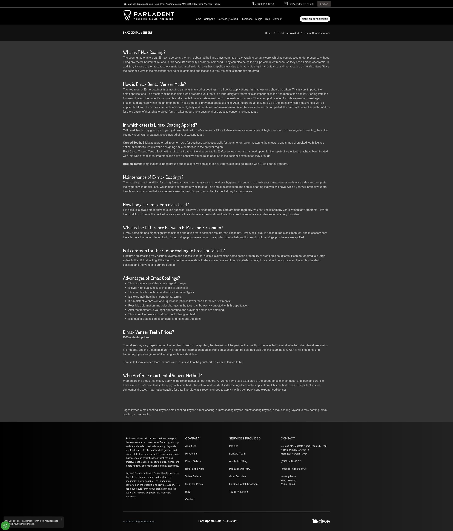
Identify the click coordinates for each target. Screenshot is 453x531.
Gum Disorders (238, 476)
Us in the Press (194, 484)
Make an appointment (315, 19)
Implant (233, 446)
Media (258, 19)
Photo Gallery (193, 461)
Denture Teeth (237, 453)
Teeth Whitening (238, 491)
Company (209, 19)
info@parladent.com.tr (301, 4)
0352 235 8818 (265, 4)
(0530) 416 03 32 (291, 461)
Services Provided (228, 19)
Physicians (247, 19)
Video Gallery (193, 476)
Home (197, 19)
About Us (190, 446)
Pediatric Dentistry (239, 468)
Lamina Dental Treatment (244, 484)
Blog (267, 19)
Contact (277, 19)
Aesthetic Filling (238, 461)
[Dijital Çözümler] (321, 521)
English (324, 3)
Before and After (194, 468)
